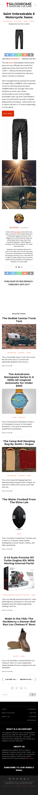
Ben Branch (15, 59)
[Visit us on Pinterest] (21, 779)
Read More (6, 365)
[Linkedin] (19, 267)
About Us (6, 716)
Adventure (11, 352)
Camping (21, 352)
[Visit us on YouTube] (13, 779)
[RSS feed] (3, 5)
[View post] (19, 336)
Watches (22, 417)
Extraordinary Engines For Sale (16, 595)
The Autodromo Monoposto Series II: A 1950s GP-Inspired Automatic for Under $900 (19, 380)
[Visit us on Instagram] (21, 688)
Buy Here (8, 114)
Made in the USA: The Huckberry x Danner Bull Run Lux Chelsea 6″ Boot (19, 621)
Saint (11, 63)
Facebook (32, 709)
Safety (32, 21)
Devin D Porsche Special (28, 679)
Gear (25, 21)
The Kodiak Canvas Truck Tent (19, 320)
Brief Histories (8, 713)
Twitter (33, 713)
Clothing (18, 21)
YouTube (32, 716)
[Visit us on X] (16, 688)
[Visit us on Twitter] (17, 779)
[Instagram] (16, 267)
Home (4, 709)
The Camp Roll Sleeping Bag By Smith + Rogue (19, 443)
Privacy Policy (8, 786)
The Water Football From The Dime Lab (19, 501)
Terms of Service (21, 786)
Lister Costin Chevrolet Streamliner (11, 679)
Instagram (31, 720)
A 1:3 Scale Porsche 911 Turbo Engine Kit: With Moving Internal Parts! (19, 560)
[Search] (32, 694)
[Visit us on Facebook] (12, 688)
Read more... (30, 758)
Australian (7, 21)
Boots (16, 656)
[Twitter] (22, 267)
